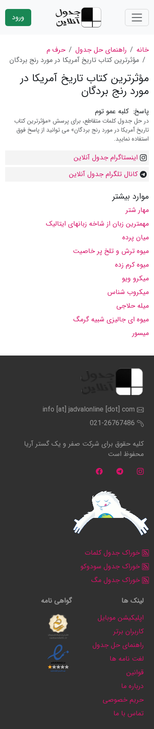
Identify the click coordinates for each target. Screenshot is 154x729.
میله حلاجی (132, 305)
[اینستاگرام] (140, 471)
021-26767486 (112, 423)
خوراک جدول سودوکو (111, 566)
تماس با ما (128, 713)
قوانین (135, 672)
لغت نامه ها (127, 658)
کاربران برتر (128, 631)
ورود (18, 17)
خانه (142, 49)
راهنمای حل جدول (101, 49)
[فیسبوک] (99, 471)
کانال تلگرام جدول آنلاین (103, 174)
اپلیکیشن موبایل (121, 617)
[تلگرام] (119, 471)
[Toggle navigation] (137, 17)
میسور (140, 333)
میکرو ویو (135, 278)
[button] (58, 626)
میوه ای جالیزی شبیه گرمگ (111, 319)
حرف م (56, 49)
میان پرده (135, 237)
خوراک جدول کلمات (113, 552)
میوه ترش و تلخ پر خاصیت (111, 251)
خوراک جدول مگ (116, 580)
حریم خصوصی (123, 699)
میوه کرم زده (132, 264)
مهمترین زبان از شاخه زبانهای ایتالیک (97, 223)
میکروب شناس (128, 292)
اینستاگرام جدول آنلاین (106, 157)
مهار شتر (137, 210)
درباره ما (132, 686)
